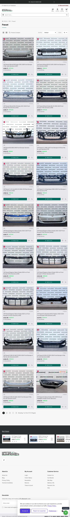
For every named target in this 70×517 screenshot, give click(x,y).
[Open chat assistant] (65, 512)
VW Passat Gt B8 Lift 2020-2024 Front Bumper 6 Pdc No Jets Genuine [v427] (17, 397)
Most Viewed (5, 431)
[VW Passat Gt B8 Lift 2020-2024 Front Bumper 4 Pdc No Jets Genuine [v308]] (51, 339)
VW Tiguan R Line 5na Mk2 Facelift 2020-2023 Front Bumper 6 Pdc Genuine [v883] (16, 436)
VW (9, 21)
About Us (5, 471)
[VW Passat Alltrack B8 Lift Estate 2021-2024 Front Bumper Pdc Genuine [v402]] (18, 90)
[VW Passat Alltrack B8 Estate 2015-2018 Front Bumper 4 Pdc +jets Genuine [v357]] (18, 49)
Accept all (25, 511)
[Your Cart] (66, 10)
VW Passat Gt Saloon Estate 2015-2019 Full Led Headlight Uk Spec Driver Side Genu (49, 397)
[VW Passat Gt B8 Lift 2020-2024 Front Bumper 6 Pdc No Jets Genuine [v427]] (18, 381)
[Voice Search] (2, 14)
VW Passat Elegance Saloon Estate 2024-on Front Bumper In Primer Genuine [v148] (16, 314)
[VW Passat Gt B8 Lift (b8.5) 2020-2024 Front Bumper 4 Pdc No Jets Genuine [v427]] (18, 339)
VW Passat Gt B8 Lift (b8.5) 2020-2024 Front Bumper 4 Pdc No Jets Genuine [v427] (18, 356)
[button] (16, 2)
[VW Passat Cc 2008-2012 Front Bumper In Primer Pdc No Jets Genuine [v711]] (51, 132)
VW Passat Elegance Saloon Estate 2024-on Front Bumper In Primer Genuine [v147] (50, 273)
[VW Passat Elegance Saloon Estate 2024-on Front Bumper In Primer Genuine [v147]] (51, 256)
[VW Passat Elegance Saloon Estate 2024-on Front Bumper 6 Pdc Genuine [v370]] (18, 256)
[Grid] (3, 32)
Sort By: (40, 32)
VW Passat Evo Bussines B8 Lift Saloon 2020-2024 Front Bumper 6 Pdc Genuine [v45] (50, 314)
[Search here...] (67, 14)
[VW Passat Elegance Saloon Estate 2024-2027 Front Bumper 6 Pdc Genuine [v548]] (18, 215)
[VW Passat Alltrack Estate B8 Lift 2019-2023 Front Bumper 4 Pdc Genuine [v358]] (51, 90)
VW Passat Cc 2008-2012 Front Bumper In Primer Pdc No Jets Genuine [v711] (51, 148)
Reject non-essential (39, 511)
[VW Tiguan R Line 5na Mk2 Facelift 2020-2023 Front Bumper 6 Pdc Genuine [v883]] (6, 439)
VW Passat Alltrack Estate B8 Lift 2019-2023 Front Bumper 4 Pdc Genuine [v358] (50, 106)
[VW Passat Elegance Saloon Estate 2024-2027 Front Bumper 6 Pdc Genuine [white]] (51, 215)
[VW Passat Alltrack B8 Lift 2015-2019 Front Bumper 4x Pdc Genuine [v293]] (51, 49)
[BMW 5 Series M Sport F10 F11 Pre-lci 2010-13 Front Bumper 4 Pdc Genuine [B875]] (60, 439)
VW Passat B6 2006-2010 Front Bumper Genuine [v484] (16, 148)
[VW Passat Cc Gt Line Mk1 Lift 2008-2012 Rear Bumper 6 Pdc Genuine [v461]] (18, 173)
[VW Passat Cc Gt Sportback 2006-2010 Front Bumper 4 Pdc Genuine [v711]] (51, 173)
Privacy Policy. (51, 506)
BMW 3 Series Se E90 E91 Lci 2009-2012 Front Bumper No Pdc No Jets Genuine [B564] (43, 436)
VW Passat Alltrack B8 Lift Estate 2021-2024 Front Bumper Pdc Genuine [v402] (16, 106)
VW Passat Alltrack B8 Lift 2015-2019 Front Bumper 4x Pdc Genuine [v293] (51, 65)
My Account (28, 471)
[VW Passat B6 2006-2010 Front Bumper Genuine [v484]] (18, 132)
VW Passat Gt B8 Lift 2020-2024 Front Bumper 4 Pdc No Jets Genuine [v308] (51, 356)
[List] (6, 32)
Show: (59, 32)
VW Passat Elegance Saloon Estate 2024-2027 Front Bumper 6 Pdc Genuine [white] (51, 231)
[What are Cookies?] (64, 511)
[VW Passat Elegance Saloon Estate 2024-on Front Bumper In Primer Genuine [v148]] (18, 298)
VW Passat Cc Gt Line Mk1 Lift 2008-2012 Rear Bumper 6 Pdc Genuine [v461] (17, 189)
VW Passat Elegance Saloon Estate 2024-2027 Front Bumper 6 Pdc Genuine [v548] (17, 231)
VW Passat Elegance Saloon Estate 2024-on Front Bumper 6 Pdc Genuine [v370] (16, 273)
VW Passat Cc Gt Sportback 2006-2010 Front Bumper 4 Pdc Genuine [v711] (51, 189)
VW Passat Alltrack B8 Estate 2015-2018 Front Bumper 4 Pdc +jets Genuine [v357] (17, 65)
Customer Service (52, 471)
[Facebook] (4, 460)
